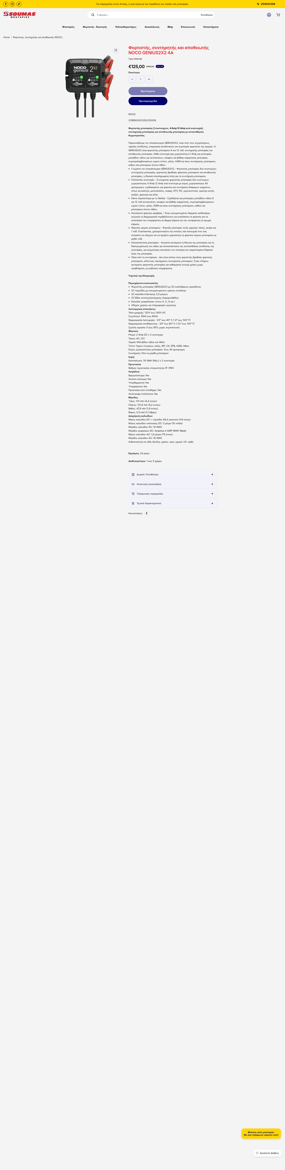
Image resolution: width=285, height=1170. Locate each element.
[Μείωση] (132, 79)
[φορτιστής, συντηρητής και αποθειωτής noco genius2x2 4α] (115, 50)
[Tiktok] (18, 3)
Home (6, 37)
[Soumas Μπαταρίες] (19, 15)
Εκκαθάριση (207, 15)
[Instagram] (12, 3)
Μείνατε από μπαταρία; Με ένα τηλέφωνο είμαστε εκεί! (261, 1133)
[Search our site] (93, 15)
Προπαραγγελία (148, 101)
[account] (269, 14)
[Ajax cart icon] (278, 15)
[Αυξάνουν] (149, 79)
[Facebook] (5, 3)
